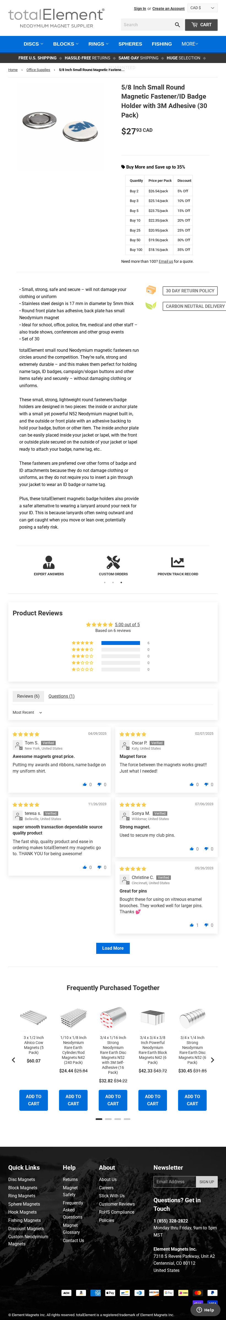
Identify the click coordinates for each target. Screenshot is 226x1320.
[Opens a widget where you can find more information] (205, 1310)
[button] (83, 643)
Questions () (62, 696)
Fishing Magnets (24, 1220)
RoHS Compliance (116, 1212)
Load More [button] (113, 948)
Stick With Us (112, 1195)
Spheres (130, 44)
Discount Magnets (26, 1228)
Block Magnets (22, 1187)
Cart (205, 24)
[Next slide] (212, 1060)
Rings (97, 44)
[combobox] (152, 25)
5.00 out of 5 (127, 624)
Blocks (64, 44)
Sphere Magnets (24, 1204)
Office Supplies (38, 70)
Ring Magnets (21, 1195)
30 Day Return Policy (190, 290)
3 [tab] (121, 582)
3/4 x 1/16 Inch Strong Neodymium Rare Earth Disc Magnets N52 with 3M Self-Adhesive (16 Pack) (113, 1055)
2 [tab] (113, 582)
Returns (70, 1179)
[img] (26, 734)
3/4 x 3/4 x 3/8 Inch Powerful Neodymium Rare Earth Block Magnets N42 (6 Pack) (153, 1050)
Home (13, 70)
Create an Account (168, 8)
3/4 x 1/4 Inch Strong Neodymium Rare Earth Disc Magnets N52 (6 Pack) (192, 1050)
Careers (106, 1187)
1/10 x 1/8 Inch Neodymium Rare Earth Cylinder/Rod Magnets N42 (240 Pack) (73, 1050)
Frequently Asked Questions (73, 1210)
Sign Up (207, 1182)
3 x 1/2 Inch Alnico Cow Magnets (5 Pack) (34, 1045)
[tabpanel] (49, 566)
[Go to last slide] (13, 1060)
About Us (108, 1179)
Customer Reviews (117, 1204)
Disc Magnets (21, 1179)
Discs (32, 44)
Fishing (162, 44)
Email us (166, 261)
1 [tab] (104, 582)
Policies (106, 1220)
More (188, 44)
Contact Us (73, 1240)
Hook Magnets (22, 1212)
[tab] (99, 1119)
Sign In (140, 8)
